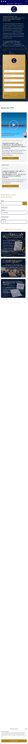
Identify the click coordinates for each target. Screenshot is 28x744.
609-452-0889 (10, 3)
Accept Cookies (14, 740)
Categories (3, 219)
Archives (3, 210)
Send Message (14, 95)
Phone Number (8, 73)
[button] (26, 729)
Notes (5, 87)
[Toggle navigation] (26, 1)
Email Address (8, 78)
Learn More (10, 158)
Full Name (7, 69)
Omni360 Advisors (8, 31)
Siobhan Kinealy (10, 44)
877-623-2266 (18, 3)
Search (2, 200)
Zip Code (6, 82)
